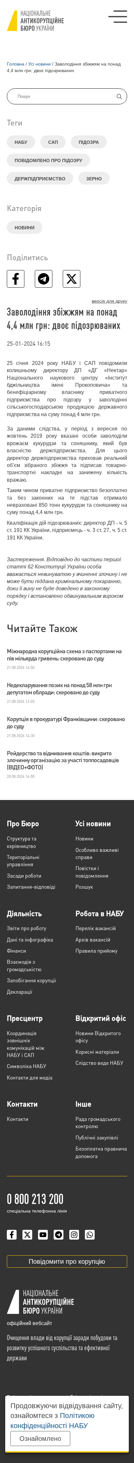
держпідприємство (40, 178)
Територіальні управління (23, 860)
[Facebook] (12, 1235)
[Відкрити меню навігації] (117, 16)
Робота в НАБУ (99, 913)
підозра (89, 142)
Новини (24, 227)
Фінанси (16, 950)
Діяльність (24, 913)
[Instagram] (74, 1235)
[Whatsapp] (90, 1235)
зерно (94, 178)
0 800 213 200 (35, 1198)
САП (53, 142)
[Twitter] (27, 1235)
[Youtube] (43, 1235)
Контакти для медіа (29, 1077)
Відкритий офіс (100, 1017)
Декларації (19, 991)
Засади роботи (24, 875)
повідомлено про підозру (48, 160)
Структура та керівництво (21, 842)
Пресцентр (25, 1017)
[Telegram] (58, 1235)
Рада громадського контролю (97, 1122)
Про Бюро (23, 823)
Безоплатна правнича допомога (101, 1152)
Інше (83, 1103)
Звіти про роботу (26, 928)
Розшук (84, 886)
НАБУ (21, 142)
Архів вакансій (92, 939)
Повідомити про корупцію (67, 1261)
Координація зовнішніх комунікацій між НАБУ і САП (25, 1044)
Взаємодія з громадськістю (24, 965)
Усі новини (93, 823)
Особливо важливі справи (97, 853)
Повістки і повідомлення (91, 872)
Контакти (22, 1103)
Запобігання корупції (31, 980)
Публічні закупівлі (96, 1137)
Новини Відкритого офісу (98, 1037)
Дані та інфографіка (30, 939)
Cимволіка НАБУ (26, 1066)
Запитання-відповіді (31, 886)
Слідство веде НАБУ (99, 1062)
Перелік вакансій (95, 928)
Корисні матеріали (97, 1051)
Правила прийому (96, 950)
